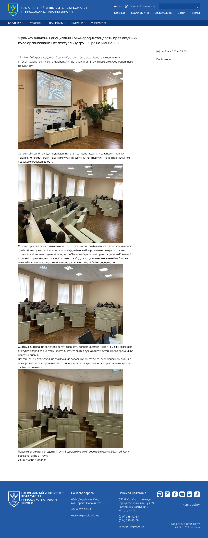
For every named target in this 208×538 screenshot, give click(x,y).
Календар (119, 13)
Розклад (195, 13)
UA (115, 6)
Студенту (35, 23)
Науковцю (77, 23)
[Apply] (196, 6)
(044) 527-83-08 (129, 520)
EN (120, 6)
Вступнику (15, 23)
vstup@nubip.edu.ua (131, 526)
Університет (98, 23)
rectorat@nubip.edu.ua (85, 515)
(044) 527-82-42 (81, 509)
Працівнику (56, 23)
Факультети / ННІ (140, 13)
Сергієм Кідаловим (67, 57)
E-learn (181, 13)
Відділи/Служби (163, 13)
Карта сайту (191, 504)
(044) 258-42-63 (129, 516)
